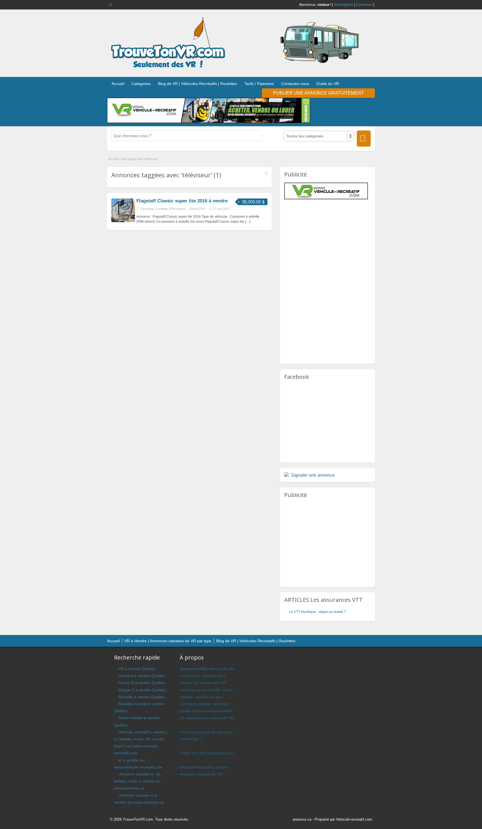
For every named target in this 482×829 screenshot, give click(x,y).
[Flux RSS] (111, 4)
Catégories (141, 83)
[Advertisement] (331, 240)
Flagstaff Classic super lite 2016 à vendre (182, 200)
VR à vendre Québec (136, 668)
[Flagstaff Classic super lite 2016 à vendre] (123, 221)
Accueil (118, 83)
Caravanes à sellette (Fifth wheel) (162, 208)
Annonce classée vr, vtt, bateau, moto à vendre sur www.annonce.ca (137, 781)
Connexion (364, 5)
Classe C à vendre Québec (142, 690)
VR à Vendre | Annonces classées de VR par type (167, 641)
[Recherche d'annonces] (364, 138)
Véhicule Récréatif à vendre (204, 767)
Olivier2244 (197, 208)
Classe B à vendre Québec (142, 682)
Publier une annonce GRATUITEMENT (318, 93)
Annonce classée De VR (201, 774)
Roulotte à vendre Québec (141, 697)
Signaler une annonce (313, 475)
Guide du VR (327, 83)
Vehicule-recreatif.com (354, 819)
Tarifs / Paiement (259, 83)
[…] (247, 222)
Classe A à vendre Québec (141, 675)
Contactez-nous (295, 83)
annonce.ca (302, 819)
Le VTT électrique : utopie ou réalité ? (317, 612)
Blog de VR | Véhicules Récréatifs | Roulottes (197, 83)
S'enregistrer (343, 5)
